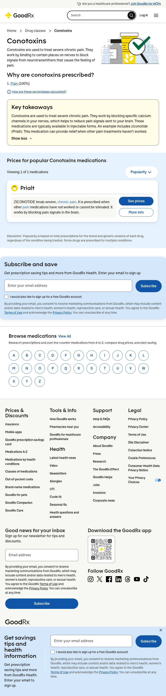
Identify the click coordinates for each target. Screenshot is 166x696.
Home (11, 30)
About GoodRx (103, 446)
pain (25, 207)
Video (53, 466)
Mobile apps (13, 432)
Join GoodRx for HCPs (146, 4)
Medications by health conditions (20, 462)
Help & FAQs (101, 419)
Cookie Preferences (142, 458)
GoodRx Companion (18, 503)
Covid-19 (55, 497)
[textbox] (68, 286)
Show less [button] (19, 138)
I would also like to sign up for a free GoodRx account (46, 297)
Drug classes (35, 30)
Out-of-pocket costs (19, 479)
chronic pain (66, 202)
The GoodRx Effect (106, 469)
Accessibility (101, 427)
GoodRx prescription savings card (25, 442)
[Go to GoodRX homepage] (19, 15)
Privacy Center (138, 427)
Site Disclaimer (138, 442)
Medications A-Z (16, 452)
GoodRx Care (14, 510)
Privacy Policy (62, 313)
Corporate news (104, 500)
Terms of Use (13, 313)
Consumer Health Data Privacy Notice (144, 468)
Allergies (56, 481)
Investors (99, 493)
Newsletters (58, 473)
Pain (14, 83)
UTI (52, 489)
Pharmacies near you (64, 427)
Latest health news (63, 458)
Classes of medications (21, 471)
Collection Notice (140, 450)
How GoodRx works (63, 419)
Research (99, 461)
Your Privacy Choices (137, 480)
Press (97, 454)
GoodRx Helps (102, 477)
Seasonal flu (58, 505)
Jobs (96, 485)
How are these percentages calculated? (39, 92)
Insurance (12, 424)
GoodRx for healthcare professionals (65, 437)
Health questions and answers (65, 514)
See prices (136, 201)
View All (64, 336)
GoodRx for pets (16, 495)
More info (136, 212)
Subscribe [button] (148, 286)
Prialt (17, 131)
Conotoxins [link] (63, 30)
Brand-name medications (22, 487)
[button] (101, 15)
